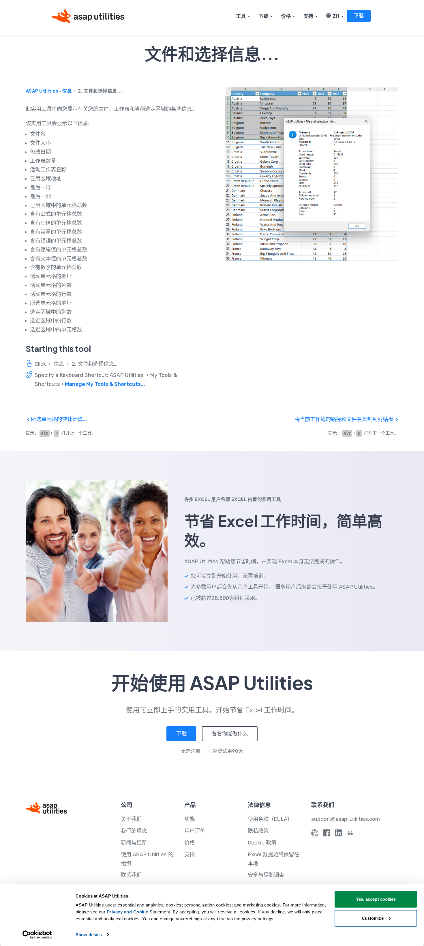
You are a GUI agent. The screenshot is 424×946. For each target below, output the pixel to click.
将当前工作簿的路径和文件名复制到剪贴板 (344, 419)
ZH (335, 16)
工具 (241, 16)
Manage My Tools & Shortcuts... (105, 384)
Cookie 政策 (262, 843)
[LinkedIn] (338, 834)
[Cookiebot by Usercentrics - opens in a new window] (37, 934)
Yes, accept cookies (376, 899)
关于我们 (131, 819)
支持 (308, 16)
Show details (89, 934)
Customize (373, 917)
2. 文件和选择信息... (94, 364)
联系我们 (131, 875)
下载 (263, 16)
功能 (189, 819)
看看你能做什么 (229, 734)
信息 (67, 90)
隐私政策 (258, 831)
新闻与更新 (134, 843)
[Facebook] (326, 834)
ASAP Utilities (42, 90)
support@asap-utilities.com (345, 819)
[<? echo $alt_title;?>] (311, 174)
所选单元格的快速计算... (58, 419)
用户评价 (194, 831)
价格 (286, 16)
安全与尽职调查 (266, 875)
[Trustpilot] (350, 834)
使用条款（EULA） (270, 819)
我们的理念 (134, 831)
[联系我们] (314, 834)
